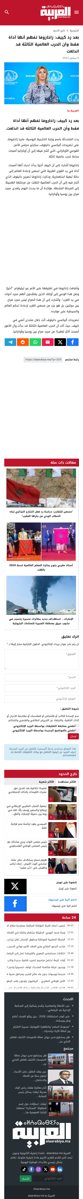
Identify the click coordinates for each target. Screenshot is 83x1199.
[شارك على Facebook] (73, 342)
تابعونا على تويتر (67, 888)
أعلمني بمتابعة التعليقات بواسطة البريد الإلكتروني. (44, 726)
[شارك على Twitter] (60, 342)
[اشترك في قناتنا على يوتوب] (53, 1169)
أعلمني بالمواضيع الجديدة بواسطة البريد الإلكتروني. (44, 730)
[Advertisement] (41, 241)
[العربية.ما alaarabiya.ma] (41, 1133)
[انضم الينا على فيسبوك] (31, 1169)
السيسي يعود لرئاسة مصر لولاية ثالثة (29, 826)
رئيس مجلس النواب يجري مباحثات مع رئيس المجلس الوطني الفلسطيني (27, 843)
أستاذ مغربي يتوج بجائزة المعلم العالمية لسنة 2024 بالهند (41, 567)
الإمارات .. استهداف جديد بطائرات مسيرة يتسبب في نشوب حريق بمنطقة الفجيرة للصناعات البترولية (41, 621)
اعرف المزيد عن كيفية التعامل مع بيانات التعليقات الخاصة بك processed (43, 754)
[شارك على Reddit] (23, 342)
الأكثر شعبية (46, 781)
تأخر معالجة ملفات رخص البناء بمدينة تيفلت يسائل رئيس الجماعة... (31, 1092)
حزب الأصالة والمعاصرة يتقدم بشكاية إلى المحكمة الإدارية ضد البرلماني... (42, 1007)
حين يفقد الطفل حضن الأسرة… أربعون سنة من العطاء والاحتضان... (29, 1075)
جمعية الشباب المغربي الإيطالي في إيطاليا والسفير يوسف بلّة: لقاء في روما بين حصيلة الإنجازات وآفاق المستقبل (27, 812)
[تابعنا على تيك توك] (24, 1169)
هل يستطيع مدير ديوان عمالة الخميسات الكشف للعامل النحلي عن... (40, 1039)
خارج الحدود (59, 30)
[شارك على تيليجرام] (10, 342)
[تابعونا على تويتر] (45, 1169)
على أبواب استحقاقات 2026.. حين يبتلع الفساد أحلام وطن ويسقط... (41, 1018)
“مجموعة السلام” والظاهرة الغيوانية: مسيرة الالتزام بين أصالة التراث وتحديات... (41, 1028)
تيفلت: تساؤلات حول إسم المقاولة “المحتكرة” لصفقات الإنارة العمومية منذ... (31, 1108)
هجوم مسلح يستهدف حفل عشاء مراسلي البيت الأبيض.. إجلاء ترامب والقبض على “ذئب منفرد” (28, 863)
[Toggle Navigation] (77, 12)
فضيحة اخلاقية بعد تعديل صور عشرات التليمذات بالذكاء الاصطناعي (27, 790)
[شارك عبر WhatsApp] (35, 342)
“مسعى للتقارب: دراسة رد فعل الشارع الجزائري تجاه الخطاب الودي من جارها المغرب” (41, 513)
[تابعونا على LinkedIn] (60, 1169)
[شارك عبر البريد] (48, 342)
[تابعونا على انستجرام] (38, 1169)
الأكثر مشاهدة (67, 781)
